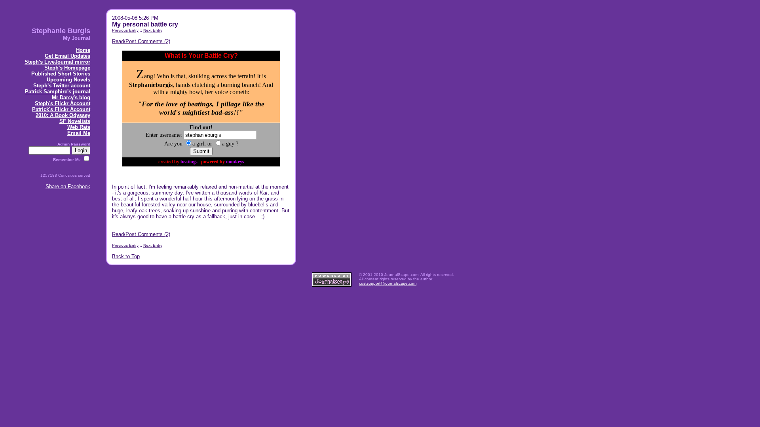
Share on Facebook (68, 186)
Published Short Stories (60, 74)
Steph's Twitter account (61, 86)
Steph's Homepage (67, 68)
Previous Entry (125, 30)
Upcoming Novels (68, 80)
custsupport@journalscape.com (387, 283)
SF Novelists (74, 121)
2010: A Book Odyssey (63, 115)
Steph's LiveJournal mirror (57, 62)
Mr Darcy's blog (71, 97)
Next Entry (152, 30)
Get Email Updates (67, 56)
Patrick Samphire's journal (57, 91)
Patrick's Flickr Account (61, 109)
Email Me (78, 133)
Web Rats (78, 127)
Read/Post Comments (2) (141, 41)
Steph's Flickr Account (62, 103)
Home (83, 50)
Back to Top (126, 256)
